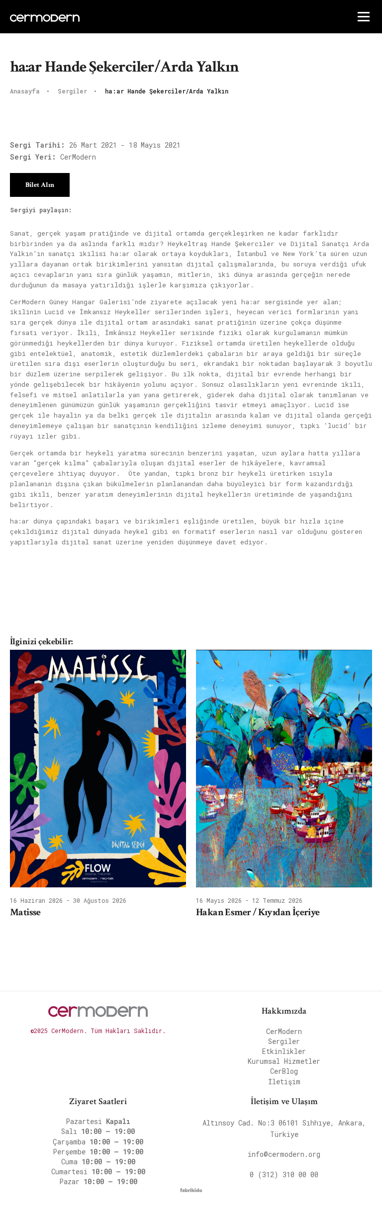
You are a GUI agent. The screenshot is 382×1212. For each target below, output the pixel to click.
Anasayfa (26, 91)
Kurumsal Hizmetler (284, 1061)
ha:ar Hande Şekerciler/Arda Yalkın (166, 91)
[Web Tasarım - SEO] (191, 1192)
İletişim (284, 1081)
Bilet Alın (39, 184)
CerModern (284, 1031)
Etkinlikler (284, 1051)
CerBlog (284, 1071)
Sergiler (74, 91)
